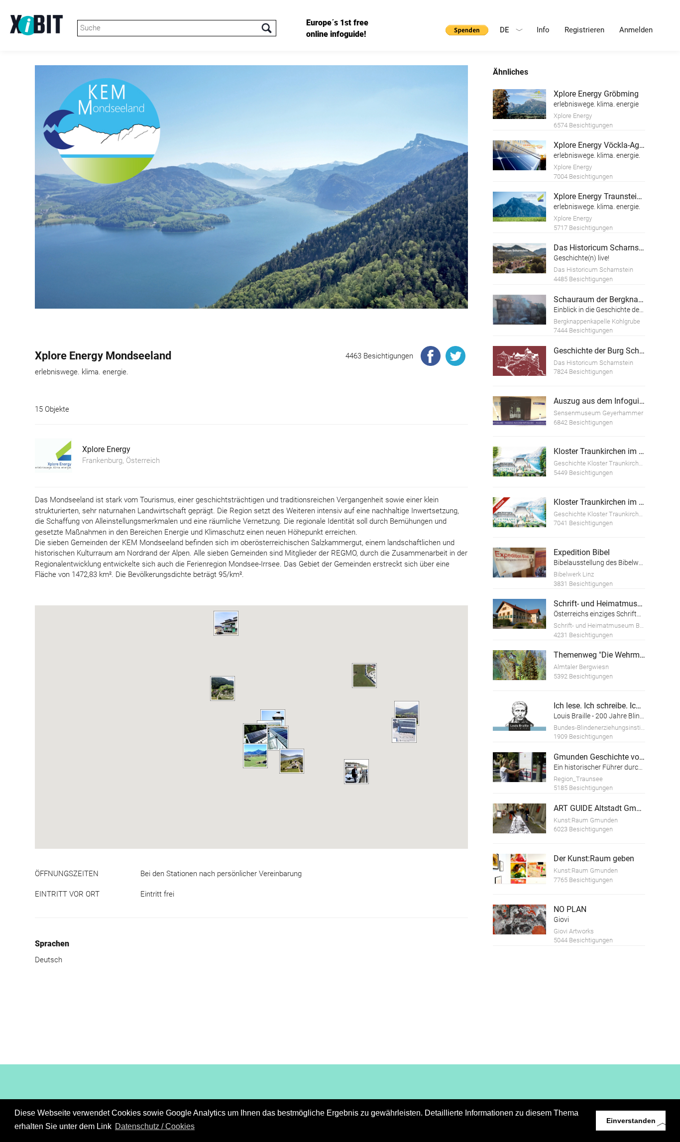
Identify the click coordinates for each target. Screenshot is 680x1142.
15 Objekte (52, 409)
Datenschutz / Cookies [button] (155, 1126)
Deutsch (48, 959)
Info (543, 29)
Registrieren (584, 29)
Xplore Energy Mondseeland (103, 355)
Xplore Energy (106, 449)
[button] (404, 730)
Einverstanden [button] (631, 1121)
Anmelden (636, 29)
